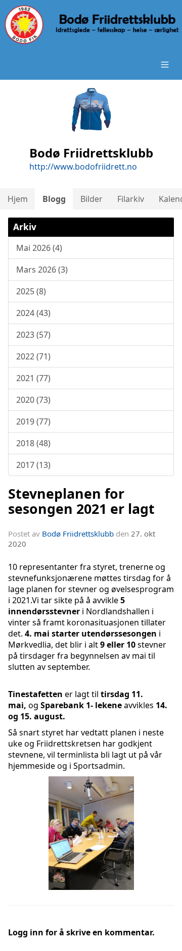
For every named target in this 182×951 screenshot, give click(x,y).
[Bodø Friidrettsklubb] (91, 24)
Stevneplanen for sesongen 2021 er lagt (81, 500)
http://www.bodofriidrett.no (83, 166)
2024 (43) (33, 313)
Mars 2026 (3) (42, 269)
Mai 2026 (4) (39, 247)
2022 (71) (33, 356)
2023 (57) (33, 334)
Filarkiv (130, 198)
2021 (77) (33, 378)
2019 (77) (33, 421)
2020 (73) (33, 399)
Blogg (54, 198)
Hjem (18, 198)
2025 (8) (31, 291)
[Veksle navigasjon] (165, 65)
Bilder (91, 198)
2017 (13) (33, 464)
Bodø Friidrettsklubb (78, 534)
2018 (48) (33, 443)
